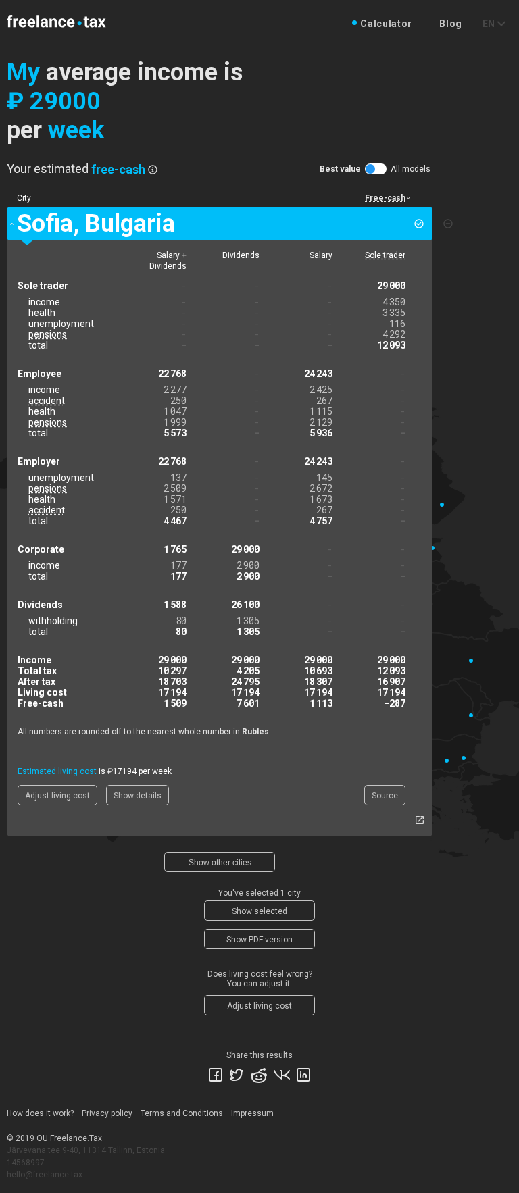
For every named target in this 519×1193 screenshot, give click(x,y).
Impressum (252, 1113)
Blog (450, 23)
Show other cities (220, 862)
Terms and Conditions (182, 1113)
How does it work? (40, 1113)
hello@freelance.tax (44, 1174)
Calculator (386, 23)
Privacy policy (107, 1113)
